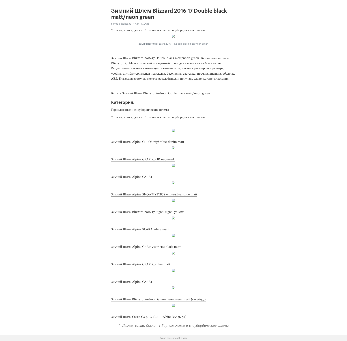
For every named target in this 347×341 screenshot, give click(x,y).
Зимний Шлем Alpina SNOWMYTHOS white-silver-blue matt (154, 194)
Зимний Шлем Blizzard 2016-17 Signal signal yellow (148, 212)
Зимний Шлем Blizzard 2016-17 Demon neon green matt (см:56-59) (158, 299)
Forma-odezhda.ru (121, 23)
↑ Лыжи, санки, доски (126, 30)
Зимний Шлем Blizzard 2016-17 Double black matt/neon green (155, 58)
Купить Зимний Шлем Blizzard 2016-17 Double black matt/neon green (161, 93)
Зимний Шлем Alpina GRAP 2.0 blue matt (141, 264)
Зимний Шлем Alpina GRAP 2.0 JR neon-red (143, 159)
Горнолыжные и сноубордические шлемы (176, 30)
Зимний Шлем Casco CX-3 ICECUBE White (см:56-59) (149, 317)
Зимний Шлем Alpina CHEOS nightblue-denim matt (148, 142)
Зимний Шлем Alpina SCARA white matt (140, 229)
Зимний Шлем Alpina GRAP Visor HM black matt (146, 247)
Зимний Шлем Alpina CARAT (132, 177)
